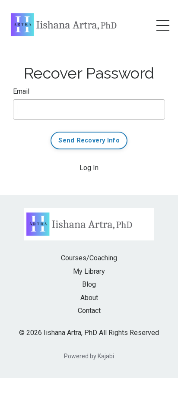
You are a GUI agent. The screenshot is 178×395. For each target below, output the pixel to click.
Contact (89, 311)
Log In (89, 168)
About (89, 298)
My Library (89, 271)
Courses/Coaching (89, 258)
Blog (89, 284)
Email (21, 91)
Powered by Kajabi (89, 356)
